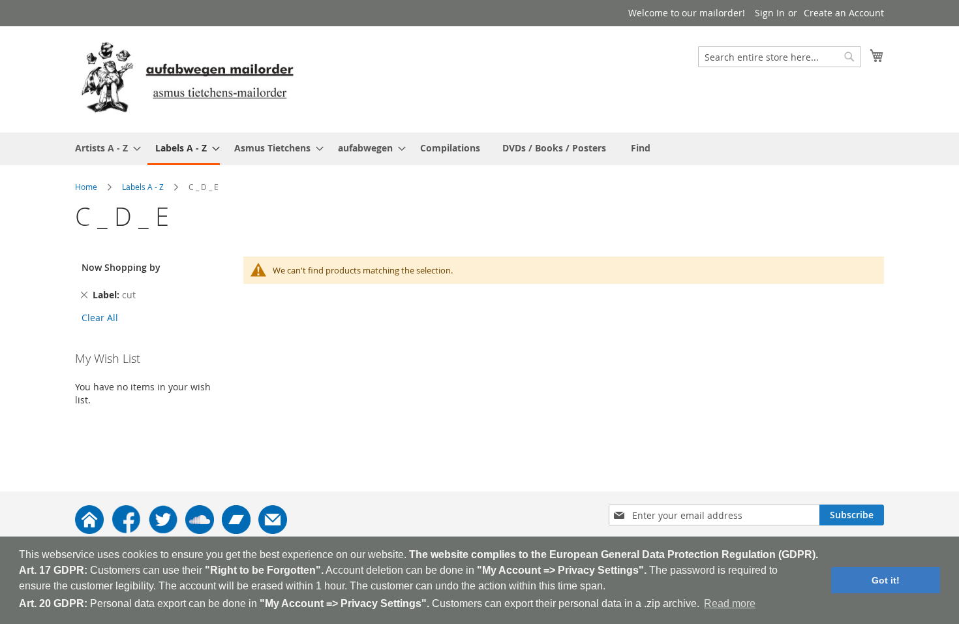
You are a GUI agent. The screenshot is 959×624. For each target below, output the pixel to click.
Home (86, 186)
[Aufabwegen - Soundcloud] (199, 530)
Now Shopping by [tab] (121, 267)
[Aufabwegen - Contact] (272, 530)
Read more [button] (729, 603)
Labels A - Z (143, 186)
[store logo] (187, 78)
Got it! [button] (886, 580)
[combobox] (779, 56)
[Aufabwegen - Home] (89, 530)
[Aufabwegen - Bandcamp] (236, 530)
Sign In (770, 13)
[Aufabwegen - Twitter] (163, 530)
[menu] (479, 149)
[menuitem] (104, 148)
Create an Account (844, 13)
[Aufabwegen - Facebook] (126, 530)
